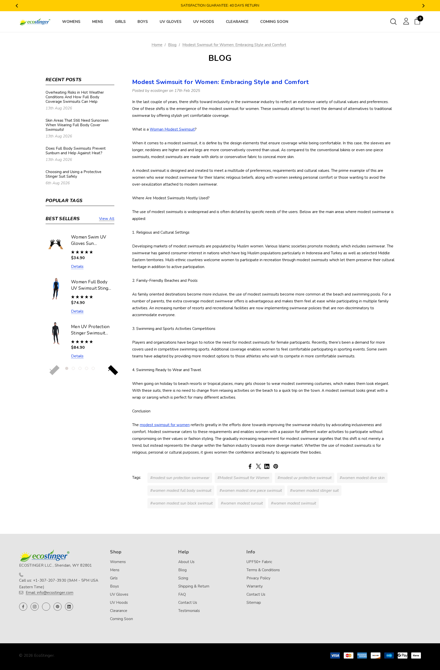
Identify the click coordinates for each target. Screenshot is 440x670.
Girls (114, 578)
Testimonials (189, 610)
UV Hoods (119, 602)
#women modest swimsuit (293, 503)
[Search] (393, 21)
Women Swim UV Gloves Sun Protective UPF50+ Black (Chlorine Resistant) (90, 240)
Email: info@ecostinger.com (49, 592)
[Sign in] (405, 20)
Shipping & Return (193, 586)
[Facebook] (250, 466)
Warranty (254, 586)
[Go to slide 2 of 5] (73, 368)
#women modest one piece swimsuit (250, 490)
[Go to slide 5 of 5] (93, 368)
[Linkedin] (266, 466)
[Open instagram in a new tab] (35, 607)
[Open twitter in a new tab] (46, 607)
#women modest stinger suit (314, 490)
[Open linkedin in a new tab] (69, 607)
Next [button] (423, 5)
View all (106, 218)
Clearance (118, 610)
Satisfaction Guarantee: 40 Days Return (220, 5)
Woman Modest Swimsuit (172, 129)
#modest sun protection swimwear (179, 477)
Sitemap (253, 602)
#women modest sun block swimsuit (181, 503)
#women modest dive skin (362, 477)
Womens (118, 561)
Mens (114, 570)
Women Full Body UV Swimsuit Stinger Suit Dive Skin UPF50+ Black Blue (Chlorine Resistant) (92, 285)
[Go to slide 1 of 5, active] (66, 368)
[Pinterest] (275, 466)
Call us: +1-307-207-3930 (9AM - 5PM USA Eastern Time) (59, 584)
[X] (258, 466)
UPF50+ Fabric (259, 561)
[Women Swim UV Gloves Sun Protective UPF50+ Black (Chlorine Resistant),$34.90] (56, 243)
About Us (186, 561)
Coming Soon (121, 618)
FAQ (182, 594)
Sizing (183, 578)
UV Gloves (119, 594)
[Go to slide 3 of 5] (79, 368)
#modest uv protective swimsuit (305, 477)
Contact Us (187, 602)
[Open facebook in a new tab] (23, 607)
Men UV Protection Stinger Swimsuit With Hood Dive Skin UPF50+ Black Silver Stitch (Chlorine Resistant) (91, 330)
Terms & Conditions (263, 570)
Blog (182, 570)
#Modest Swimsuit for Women (243, 477)
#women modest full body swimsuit (180, 490)
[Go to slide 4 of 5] (86, 368)
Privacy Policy (258, 578)
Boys (114, 586)
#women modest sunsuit (242, 503)
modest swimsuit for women (165, 424)
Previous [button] (16, 5)
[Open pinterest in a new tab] (57, 607)
